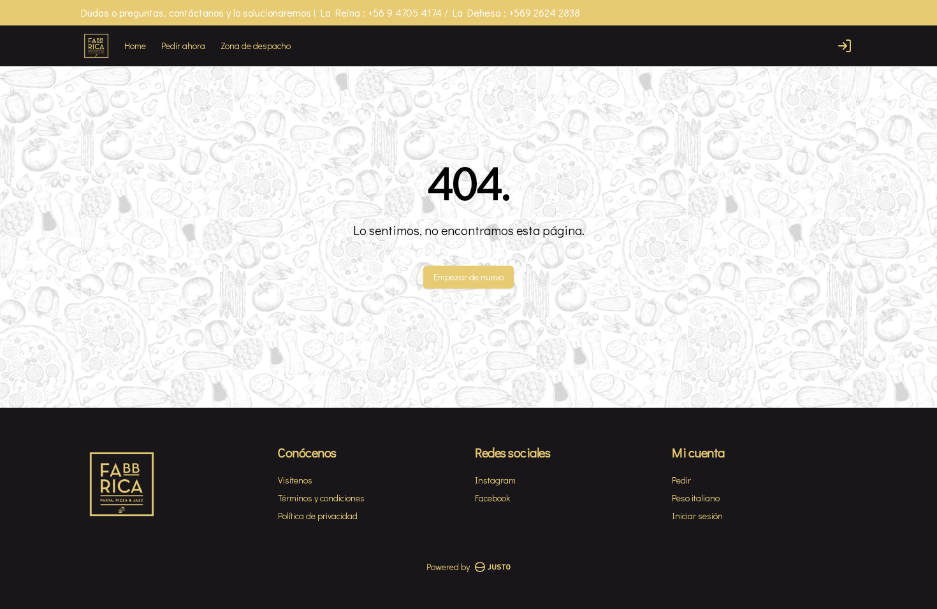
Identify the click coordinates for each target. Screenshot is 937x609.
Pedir (681, 480)
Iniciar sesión (697, 516)
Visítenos (295, 480)
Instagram (495, 480)
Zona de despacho (256, 45)
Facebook (492, 498)
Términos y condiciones (321, 498)
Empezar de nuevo (468, 277)
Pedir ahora (183, 45)
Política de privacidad (318, 516)
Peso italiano (696, 498)
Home (135, 45)
